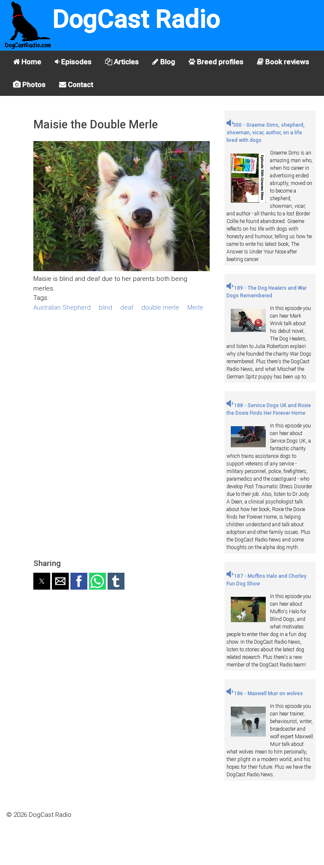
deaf (126, 307)
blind (105, 307)
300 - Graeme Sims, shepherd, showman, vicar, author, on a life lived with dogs (266, 132)
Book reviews (286, 61)
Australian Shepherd (62, 307)
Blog (167, 61)
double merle (160, 307)
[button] (41, 581)
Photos (33, 84)
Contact (79, 84)
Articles (125, 61)
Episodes (75, 61)
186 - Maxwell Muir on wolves (268, 693)
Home (30, 61)
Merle (195, 307)
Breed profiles (219, 61)
